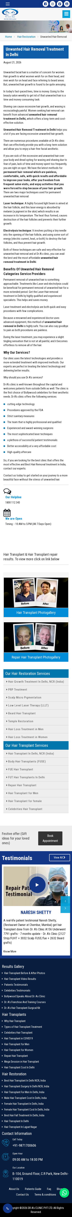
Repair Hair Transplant (21, 785)
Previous (65, 901)
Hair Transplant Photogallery (36, 613)
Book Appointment (50, 838)
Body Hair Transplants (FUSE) (26, 761)
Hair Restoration (26, 36)
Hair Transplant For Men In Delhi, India (24, 1092)
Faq (49, 1189)
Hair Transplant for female (24, 801)
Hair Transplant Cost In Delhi (19, 1067)
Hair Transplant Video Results (20, 978)
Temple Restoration (20, 721)
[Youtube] (67, 4)
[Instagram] (52, 4)
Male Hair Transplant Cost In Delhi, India (25, 1097)
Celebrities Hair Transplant (24, 809)
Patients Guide (33, 1189)
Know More (9, 951)
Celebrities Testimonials (17, 990)
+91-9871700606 (24, 1145)
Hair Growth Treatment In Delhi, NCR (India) (35, 681)
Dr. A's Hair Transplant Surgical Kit (22, 1007)
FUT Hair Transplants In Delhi (26, 777)
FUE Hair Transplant (20, 769)
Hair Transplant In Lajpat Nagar (20, 1126)
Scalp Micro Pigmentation (24, 697)
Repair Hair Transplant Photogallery (36, 657)
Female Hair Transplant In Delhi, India (24, 1103)
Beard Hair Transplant (21, 713)
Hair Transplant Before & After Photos (24, 973)
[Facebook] (45, 4)
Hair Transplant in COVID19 (18, 1038)
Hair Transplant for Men (22, 793)
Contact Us (22, 1194)
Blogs (60, 1189)
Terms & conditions (45, 1194)
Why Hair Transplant (15, 1021)
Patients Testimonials (16, 984)
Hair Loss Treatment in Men (25, 729)
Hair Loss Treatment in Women (27, 737)
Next (65, 908)
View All (58, 857)
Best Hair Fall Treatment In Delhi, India (24, 1115)
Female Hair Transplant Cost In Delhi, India (26, 1109)
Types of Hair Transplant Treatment (23, 1026)
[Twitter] (60, 4)
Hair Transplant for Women (18, 1050)
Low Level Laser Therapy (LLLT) (28, 705)
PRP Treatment (17, 689)
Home (8, 36)
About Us (14, 1189)
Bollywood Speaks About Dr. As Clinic (24, 996)
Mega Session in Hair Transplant (21, 1061)
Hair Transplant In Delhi (16, 1121)
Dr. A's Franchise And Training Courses (25, 1002)
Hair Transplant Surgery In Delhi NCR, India (26, 1086)
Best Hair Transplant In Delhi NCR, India (25, 1080)
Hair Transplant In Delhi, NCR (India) (30, 753)
